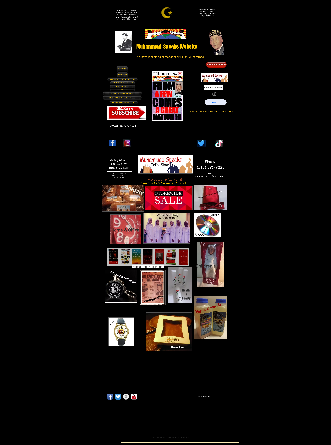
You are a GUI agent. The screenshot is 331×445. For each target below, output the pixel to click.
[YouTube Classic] (134, 397)
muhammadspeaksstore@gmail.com (210, 176)
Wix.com (186, 438)
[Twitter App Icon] (118, 397)
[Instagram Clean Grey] (126, 397)
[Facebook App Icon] (110, 397)
